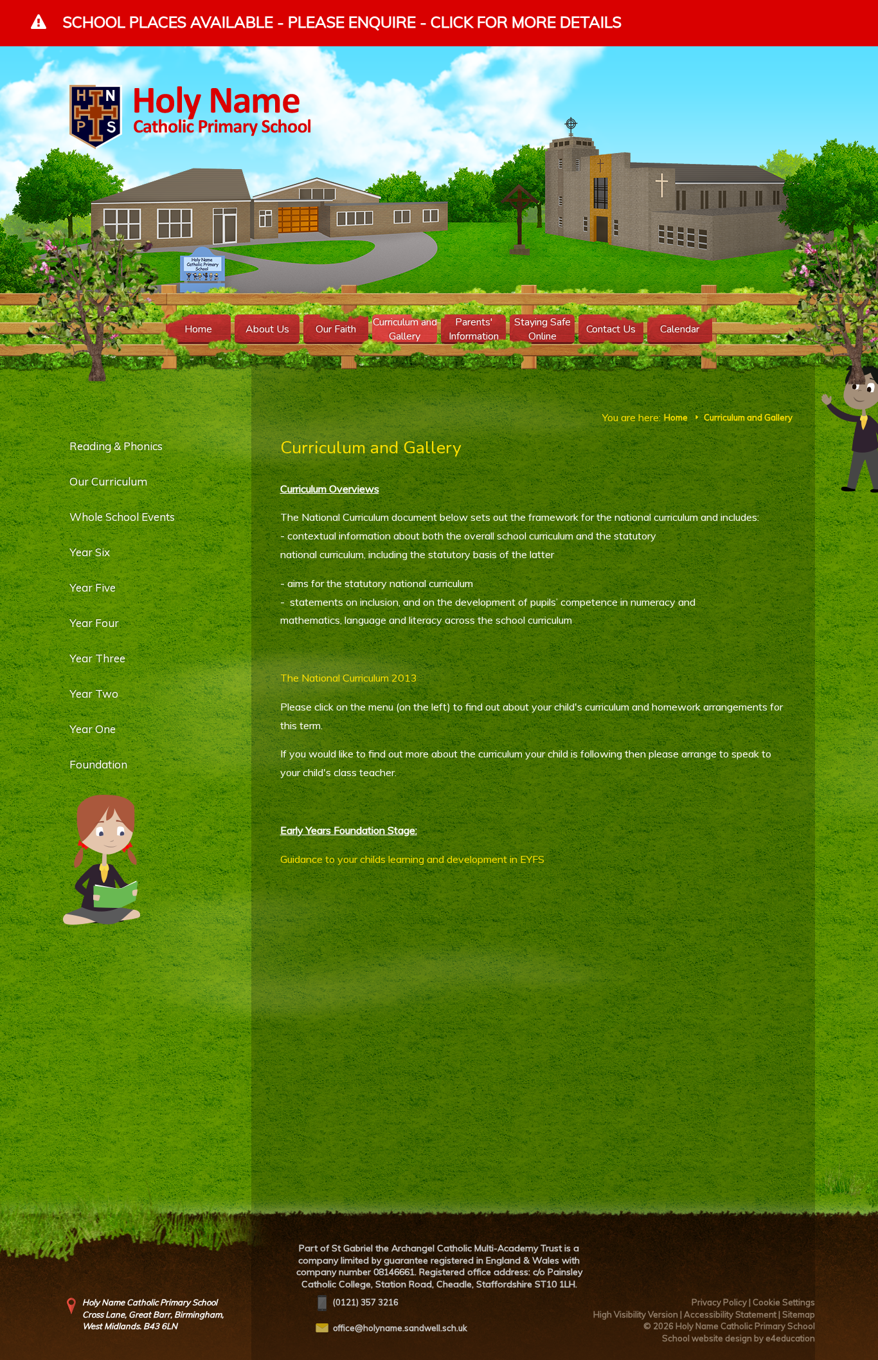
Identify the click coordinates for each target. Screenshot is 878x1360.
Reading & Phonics (116, 446)
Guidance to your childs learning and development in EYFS (412, 859)
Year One (92, 729)
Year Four (94, 623)
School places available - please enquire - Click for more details (342, 22)
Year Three (97, 658)
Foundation (98, 764)
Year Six (89, 552)
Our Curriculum (108, 481)
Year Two (93, 693)
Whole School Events (122, 516)
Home (676, 417)
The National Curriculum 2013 (348, 677)
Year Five (92, 587)
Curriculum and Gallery (748, 417)
